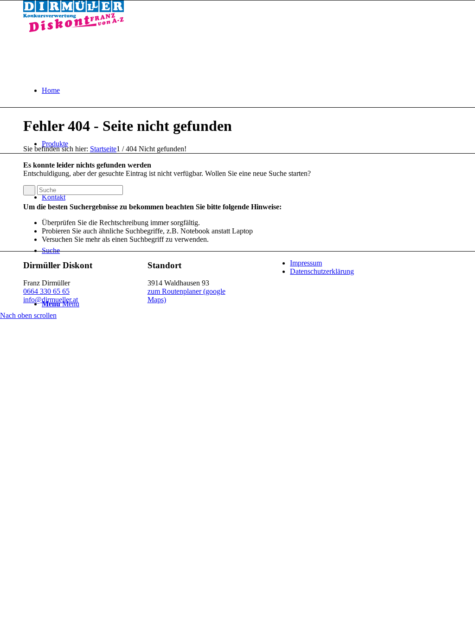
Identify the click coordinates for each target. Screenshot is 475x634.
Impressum (306, 263)
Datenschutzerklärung (322, 271)
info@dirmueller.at (50, 300)
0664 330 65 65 (46, 291)
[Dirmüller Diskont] (73, 29)
